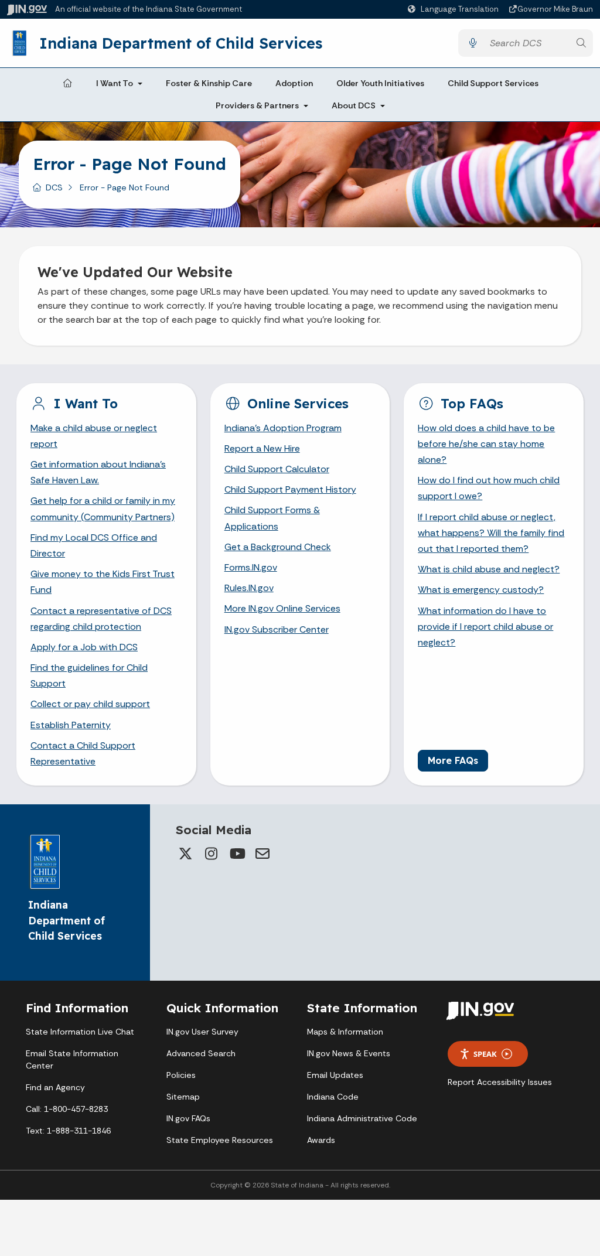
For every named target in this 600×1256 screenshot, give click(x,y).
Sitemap (183, 1096)
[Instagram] (211, 853)
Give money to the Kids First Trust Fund (102, 582)
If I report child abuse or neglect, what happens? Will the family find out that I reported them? (491, 533)
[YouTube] (236, 853)
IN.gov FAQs (188, 1118)
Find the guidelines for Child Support (89, 675)
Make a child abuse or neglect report (93, 436)
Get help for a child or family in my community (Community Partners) (102, 508)
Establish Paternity (70, 725)
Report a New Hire (262, 448)
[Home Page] (67, 84)
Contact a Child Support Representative (82, 753)
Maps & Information (345, 1031)
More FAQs (453, 760)
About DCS (354, 105)
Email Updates (335, 1075)
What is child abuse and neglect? (489, 569)
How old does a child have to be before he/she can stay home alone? (486, 444)
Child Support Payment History (290, 489)
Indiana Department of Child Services (180, 42)
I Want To (114, 83)
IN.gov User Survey (202, 1031)
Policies (181, 1075)
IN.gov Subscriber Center (276, 629)
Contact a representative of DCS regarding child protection (101, 619)
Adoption (294, 83)
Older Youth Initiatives (380, 83)
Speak (485, 1054)
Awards (321, 1140)
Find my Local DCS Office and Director (93, 545)
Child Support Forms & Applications (272, 518)
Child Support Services (493, 83)
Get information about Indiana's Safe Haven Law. (98, 472)
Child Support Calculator (276, 469)
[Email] (262, 853)
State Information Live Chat (80, 1031)
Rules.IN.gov (249, 588)
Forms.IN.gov (250, 567)
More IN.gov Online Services (282, 608)
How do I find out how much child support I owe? (489, 488)
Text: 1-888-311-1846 (68, 1130)
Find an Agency (55, 1087)
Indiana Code (333, 1096)
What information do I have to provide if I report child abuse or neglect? (485, 627)
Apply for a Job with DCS (84, 647)
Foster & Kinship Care (209, 83)
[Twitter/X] (185, 853)
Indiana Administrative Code (362, 1118)
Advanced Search (201, 1053)
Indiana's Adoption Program (283, 428)
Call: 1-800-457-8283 (67, 1109)
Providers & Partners (257, 105)
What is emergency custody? (481, 589)
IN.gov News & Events (348, 1053)
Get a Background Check (277, 547)
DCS (54, 187)
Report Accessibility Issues (500, 1082)
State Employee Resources (219, 1140)
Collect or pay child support (90, 704)
